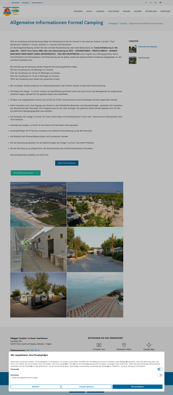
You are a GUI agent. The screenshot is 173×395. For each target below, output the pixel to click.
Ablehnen (35, 387)
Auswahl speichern (86, 387)
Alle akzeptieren (137, 387)
